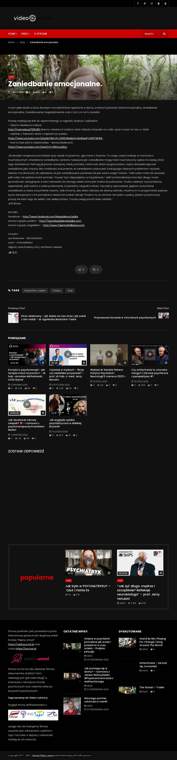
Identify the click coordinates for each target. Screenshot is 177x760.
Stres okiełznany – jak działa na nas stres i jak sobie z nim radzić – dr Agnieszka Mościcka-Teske (53, 317)
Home (11, 42)
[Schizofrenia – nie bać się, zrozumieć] (127, 670)
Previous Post (16, 308)
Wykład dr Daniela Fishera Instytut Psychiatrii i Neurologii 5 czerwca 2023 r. (108, 373)
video (24, 33)
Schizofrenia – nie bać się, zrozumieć (153, 664)
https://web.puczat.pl (21, 644)
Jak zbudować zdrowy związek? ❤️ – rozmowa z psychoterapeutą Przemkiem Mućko (26, 425)
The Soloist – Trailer (151, 687)
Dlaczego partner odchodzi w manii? (96, 700)
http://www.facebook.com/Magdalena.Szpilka (50, 216)
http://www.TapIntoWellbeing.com (64, 225)
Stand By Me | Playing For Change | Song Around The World (152, 642)
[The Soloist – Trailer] (127, 695)
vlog (70, 290)
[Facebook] (137, 3)
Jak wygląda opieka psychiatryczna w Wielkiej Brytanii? (65, 423)
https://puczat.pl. (26, 648)
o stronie (40, 33)
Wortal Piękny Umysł (43, 755)
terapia (57, 290)
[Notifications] (158, 3)
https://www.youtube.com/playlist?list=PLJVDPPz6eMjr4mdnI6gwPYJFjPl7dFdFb (55, 138)
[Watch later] (151, 3)
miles (122, 603)
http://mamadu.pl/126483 (24, 129)
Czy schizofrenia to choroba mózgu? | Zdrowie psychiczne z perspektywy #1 (149, 373)
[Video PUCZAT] (33, 18)
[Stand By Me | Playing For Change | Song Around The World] (127, 646)
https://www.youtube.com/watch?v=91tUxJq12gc (37, 147)
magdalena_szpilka (35, 290)
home (11, 33)
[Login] (165, 3)
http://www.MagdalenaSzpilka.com (60, 221)
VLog (22, 42)
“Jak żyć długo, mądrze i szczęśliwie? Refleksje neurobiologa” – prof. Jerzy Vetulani (138, 592)
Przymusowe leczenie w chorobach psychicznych (125, 317)
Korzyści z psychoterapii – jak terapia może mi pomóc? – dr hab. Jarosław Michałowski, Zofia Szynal (27, 374)
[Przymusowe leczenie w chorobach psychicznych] (164, 318)
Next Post (163, 308)
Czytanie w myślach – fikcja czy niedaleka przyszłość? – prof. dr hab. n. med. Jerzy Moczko (66, 374)
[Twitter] (144, 3)
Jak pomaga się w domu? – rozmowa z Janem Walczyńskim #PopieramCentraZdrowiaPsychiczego (98, 675)
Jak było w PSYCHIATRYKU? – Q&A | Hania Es (88, 588)
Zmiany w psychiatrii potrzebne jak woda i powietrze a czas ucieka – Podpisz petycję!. (97, 645)
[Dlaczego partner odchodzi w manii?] (72, 706)
